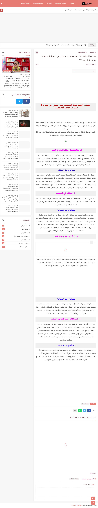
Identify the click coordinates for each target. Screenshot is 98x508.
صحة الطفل (78, 10)
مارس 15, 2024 (12, 121)
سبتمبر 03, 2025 (24, 74)
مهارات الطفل (69, 10)
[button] (89, 410)
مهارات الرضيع (15, 243)
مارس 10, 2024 (12, 174)
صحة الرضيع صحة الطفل (15, 236)
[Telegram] (12, 101)
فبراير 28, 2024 (12, 195)
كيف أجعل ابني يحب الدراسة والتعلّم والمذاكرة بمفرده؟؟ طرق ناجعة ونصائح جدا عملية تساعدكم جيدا (16, 79)
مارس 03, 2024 (12, 163)
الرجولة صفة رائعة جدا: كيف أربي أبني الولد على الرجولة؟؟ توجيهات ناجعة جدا (10, 178)
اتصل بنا (49, 3)
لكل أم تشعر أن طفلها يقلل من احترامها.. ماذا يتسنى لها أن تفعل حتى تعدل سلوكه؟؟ (10, 199)
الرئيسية (92, 52)
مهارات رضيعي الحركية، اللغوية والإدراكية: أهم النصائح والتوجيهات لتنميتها (11, 210)
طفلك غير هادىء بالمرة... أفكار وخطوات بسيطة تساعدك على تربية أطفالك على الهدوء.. (10, 157)
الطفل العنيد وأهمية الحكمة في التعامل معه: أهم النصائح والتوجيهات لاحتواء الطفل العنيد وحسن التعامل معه (10, 125)
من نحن (72, 3)
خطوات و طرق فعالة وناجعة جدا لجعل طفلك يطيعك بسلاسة (11, 146)
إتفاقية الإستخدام (38, 3)
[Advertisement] (49, 27)
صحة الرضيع (94, 10)
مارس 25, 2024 (12, 184)
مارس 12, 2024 (12, 153)
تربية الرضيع (15, 225)
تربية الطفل (86, 10)
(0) (37, 64)
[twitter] (19, 101)
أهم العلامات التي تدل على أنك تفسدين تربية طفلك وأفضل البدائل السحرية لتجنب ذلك (10, 167)
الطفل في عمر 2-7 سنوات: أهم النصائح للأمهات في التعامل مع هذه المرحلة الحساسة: (10, 114)
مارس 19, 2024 (12, 110)
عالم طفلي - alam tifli (77, 505)
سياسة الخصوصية (60, 3)
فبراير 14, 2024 (12, 206)
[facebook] (1, 3)
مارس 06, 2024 (12, 142)
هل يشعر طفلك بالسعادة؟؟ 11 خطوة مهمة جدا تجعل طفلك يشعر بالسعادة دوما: (10, 189)
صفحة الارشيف (25, 3)
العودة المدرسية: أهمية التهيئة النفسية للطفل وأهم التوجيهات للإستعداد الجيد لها (61, 45)
